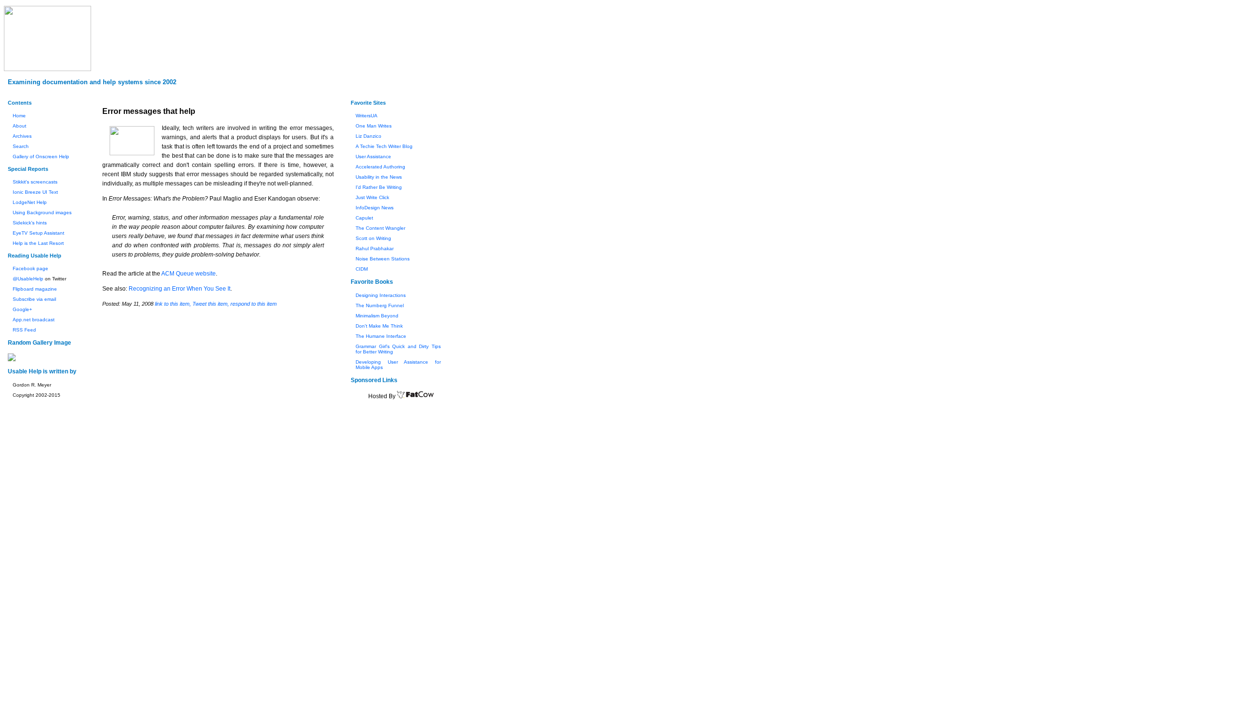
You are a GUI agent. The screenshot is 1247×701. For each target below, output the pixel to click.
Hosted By (382, 396)
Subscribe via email (34, 299)
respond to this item (253, 304)
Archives (22, 136)
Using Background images (42, 212)
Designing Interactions (381, 295)
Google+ (22, 309)
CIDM (362, 269)
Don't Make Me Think (379, 326)
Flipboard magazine (35, 289)
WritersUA (367, 115)
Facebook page (30, 268)
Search (21, 146)
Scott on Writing (373, 238)
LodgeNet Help (30, 202)
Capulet (364, 218)
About (19, 126)
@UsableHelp (28, 278)
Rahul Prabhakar (375, 248)
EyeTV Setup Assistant (38, 233)
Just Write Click (372, 197)
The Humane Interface (381, 336)
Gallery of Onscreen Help (41, 156)
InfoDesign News (375, 207)
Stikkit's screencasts (35, 181)
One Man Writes (374, 126)
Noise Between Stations (383, 258)
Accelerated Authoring (380, 166)
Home (19, 115)
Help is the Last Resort (38, 243)
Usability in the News (379, 177)
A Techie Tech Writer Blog (384, 146)
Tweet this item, (210, 304)
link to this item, (173, 304)
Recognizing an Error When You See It (179, 288)
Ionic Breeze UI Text (35, 192)
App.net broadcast (34, 319)
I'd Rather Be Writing (379, 187)
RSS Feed (24, 329)
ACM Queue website (188, 273)
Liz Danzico (368, 136)
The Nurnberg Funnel (380, 305)
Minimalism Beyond (377, 315)
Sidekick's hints (30, 222)
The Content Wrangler (380, 228)
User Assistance (373, 156)
